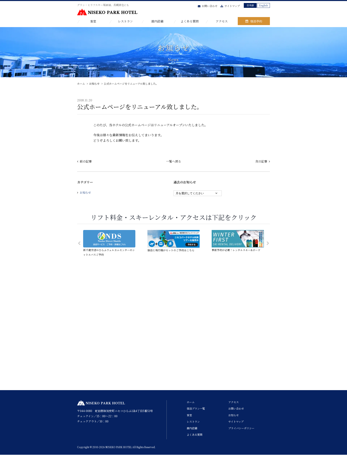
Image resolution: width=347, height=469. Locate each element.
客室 (93, 21)
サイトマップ (232, 6)
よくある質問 (190, 21)
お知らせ (85, 192)
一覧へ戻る (173, 161)
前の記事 (86, 161)
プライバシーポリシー (241, 428)
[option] (109, 243)
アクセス (222, 21)
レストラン (125, 21)
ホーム (191, 402)
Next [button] (268, 243)
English (263, 5)
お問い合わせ (209, 6)
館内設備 (157, 21)
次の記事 (261, 161)
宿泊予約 (256, 21)
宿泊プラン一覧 (196, 408)
